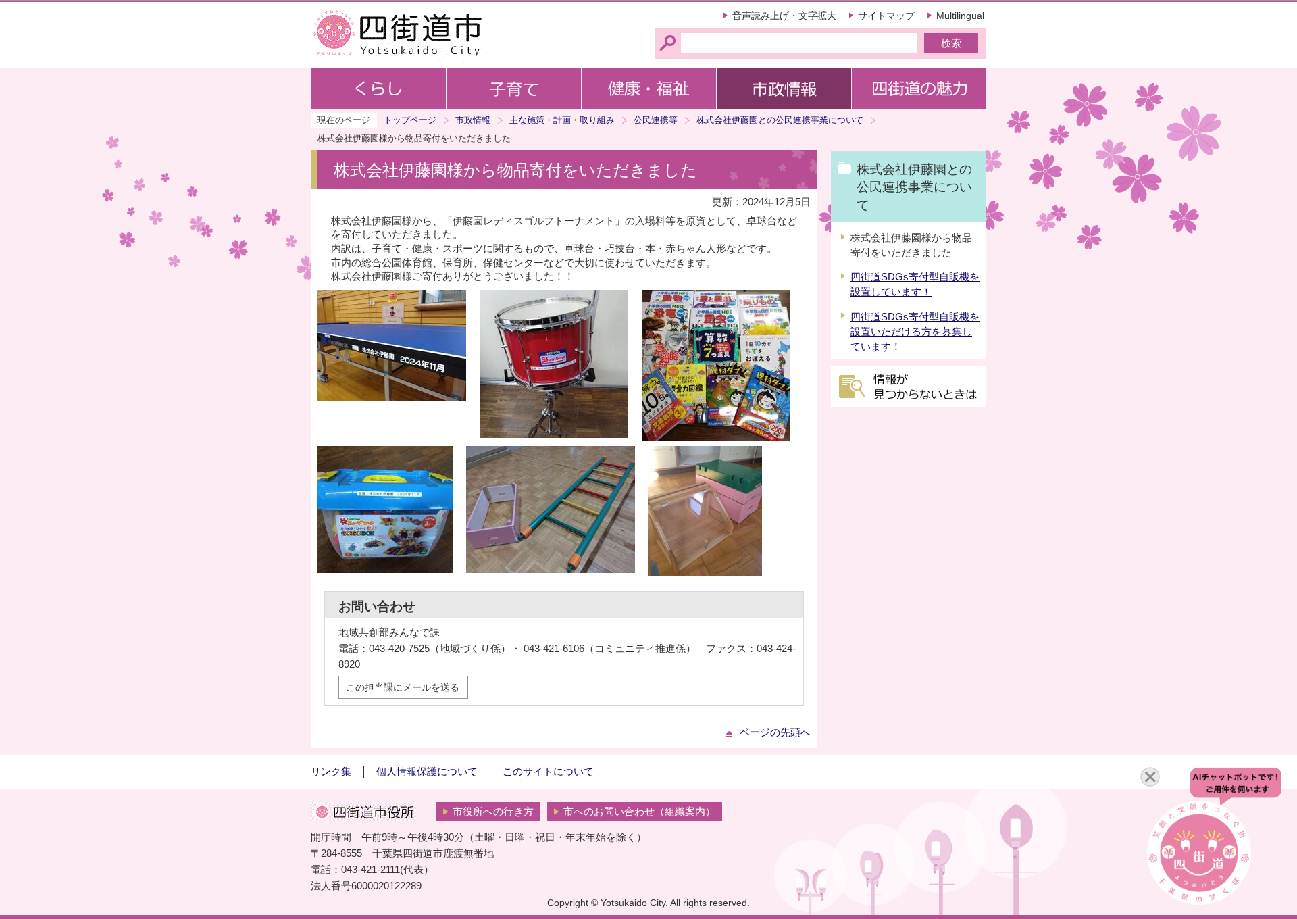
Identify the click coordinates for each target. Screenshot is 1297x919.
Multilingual (960, 15)
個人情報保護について (427, 771)
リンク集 (331, 771)
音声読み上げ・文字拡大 (784, 15)
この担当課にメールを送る (402, 687)
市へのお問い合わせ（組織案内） (639, 811)
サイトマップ (886, 15)
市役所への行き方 (493, 811)
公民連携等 (656, 120)
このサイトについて (548, 771)
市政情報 (472, 120)
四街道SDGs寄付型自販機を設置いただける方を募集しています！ (915, 332)
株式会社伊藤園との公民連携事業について (779, 120)
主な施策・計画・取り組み (562, 120)
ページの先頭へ (775, 732)
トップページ (410, 120)
